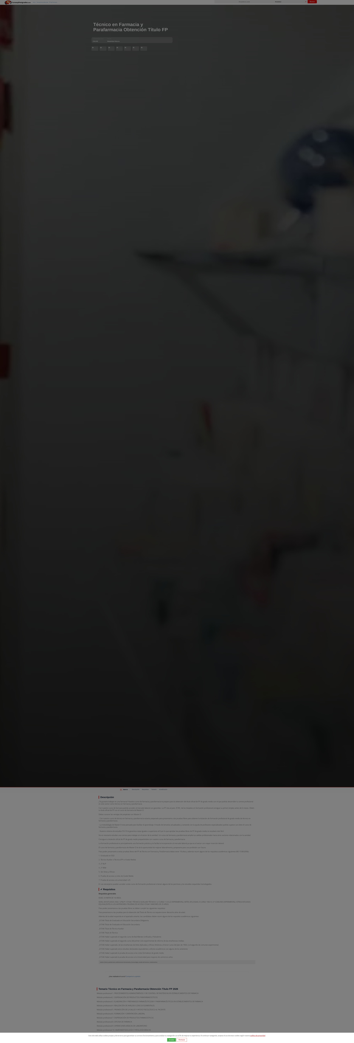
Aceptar (171, 1040)
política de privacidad (257, 1036)
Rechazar (182, 1040)
